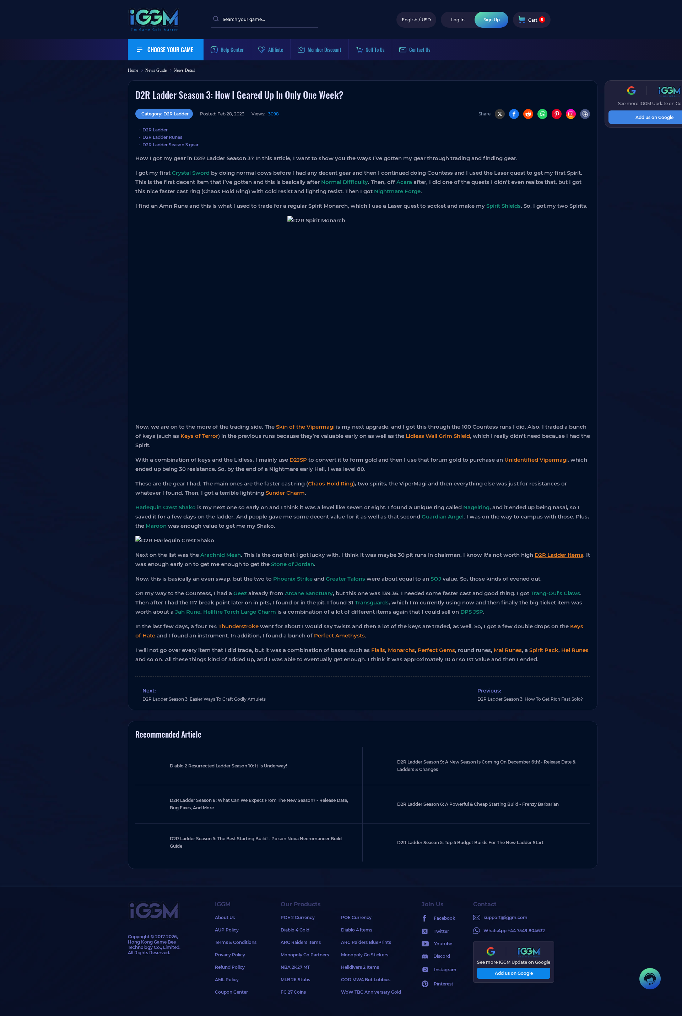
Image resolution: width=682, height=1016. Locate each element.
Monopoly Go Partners (305, 954)
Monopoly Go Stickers (364, 954)
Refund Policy (230, 967)
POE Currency (356, 917)
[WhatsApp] (542, 114)
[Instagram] (571, 114)
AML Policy (227, 979)
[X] (500, 114)
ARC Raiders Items (301, 942)
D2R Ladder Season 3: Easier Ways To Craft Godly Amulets (204, 699)
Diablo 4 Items (356, 930)
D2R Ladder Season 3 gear (170, 144)
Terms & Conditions (235, 942)
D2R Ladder (155, 129)
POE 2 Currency (298, 917)
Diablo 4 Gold (295, 930)
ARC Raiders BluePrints (366, 942)
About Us (225, 917)
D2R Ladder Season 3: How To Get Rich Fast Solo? (530, 699)
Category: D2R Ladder (165, 113)
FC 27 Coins (293, 992)
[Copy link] (585, 114)
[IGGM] (154, 29)
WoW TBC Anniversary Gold (371, 992)
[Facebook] (514, 114)
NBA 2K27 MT (295, 967)
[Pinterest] (557, 114)
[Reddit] (528, 114)
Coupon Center (231, 992)
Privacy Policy (230, 954)
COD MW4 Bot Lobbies (365, 979)
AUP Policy (227, 930)
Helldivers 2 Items (360, 967)
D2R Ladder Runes (162, 137)
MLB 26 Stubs (295, 979)
